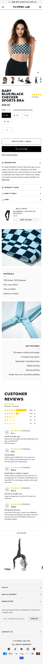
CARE (6, 200)
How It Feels (10, 193)
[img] (16, 431)
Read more (6, 180)
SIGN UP (34, 619)
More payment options (10, 155)
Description (10, 163)
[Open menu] (5, 7)
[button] (36, 95)
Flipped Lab (20, 641)
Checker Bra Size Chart (23, 110)
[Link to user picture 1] (10, 443)
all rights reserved (21, 644)
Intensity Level (11, 187)
